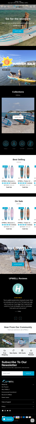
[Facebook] (3, 411)
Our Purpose (5, 387)
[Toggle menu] (2, 6)
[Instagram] (5, 411)
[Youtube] (8, 411)
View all (18, 162)
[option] (18, 115)
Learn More (18, 264)
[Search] (5, 6)
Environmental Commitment (9, 392)
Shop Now (18, 31)
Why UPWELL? (6, 389)
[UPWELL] (18, 6)
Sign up (28, 373)
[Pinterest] (10, 411)
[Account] (30, 6)
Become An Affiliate (7, 394)
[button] (16, 131)
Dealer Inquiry (5, 397)
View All (18, 95)
